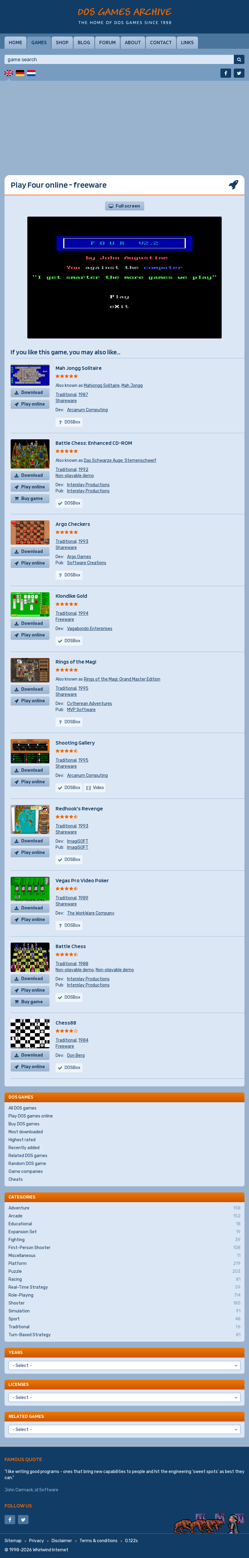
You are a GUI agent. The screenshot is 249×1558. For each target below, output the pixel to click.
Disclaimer (62, 1540)
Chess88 (66, 1022)
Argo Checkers (73, 524)
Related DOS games (28, 1155)
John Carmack (19, 1489)
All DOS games (22, 1108)
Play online (33, 404)
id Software (46, 1489)
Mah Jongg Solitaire (79, 368)
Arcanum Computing (87, 410)
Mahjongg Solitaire (102, 385)
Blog (84, 42)
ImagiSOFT (77, 841)
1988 (83, 963)
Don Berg (76, 1055)
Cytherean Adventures (89, 703)
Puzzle (124, 1271)
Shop (62, 42)
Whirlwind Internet (50, 1550)
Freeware (65, 619)
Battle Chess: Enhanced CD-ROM (94, 443)
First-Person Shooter (124, 1247)
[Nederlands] (31, 73)
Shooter (124, 1303)
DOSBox (72, 787)
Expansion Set (124, 1231)
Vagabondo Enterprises (89, 628)
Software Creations (86, 562)
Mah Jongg (132, 385)
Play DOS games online (31, 1116)
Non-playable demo (75, 475)
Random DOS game (27, 1163)
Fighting (124, 1239)
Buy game (32, 498)
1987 (83, 394)
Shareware (66, 400)
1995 (83, 688)
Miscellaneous (124, 1255)
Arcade (124, 1216)
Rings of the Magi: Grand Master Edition (122, 679)
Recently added (24, 1147)
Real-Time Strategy (124, 1287)
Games (39, 42)
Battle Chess (71, 946)
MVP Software (81, 709)
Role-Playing (124, 1295)
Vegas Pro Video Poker (82, 880)
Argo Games (79, 556)
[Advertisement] (124, 123)
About (133, 42)
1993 (83, 541)
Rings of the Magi (76, 661)
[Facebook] (225, 73)
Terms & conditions (99, 1540)
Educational (124, 1224)
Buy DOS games (24, 1124)
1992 (83, 469)
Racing (124, 1279)
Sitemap (13, 1540)
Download (32, 392)
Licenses (19, 1384)
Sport (124, 1319)
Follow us (18, 1505)
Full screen (128, 206)
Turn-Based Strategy (124, 1334)
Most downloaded (26, 1132)
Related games (26, 1416)
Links (187, 42)
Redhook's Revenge (79, 808)
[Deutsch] (20, 73)
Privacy (36, 1540)
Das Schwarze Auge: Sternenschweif (120, 460)
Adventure (124, 1208)
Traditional (66, 394)
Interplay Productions (88, 484)
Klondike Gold (71, 596)
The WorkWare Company (90, 913)
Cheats (16, 1179)
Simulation (124, 1311)
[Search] (239, 59)
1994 (83, 613)
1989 (83, 898)
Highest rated (22, 1139)
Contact (161, 42)
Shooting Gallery (75, 742)
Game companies (26, 1171)
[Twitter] (239, 73)
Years (15, 1352)
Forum (107, 42)
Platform (124, 1263)
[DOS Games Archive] (124, 16)
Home (15, 42)
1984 (83, 1040)
